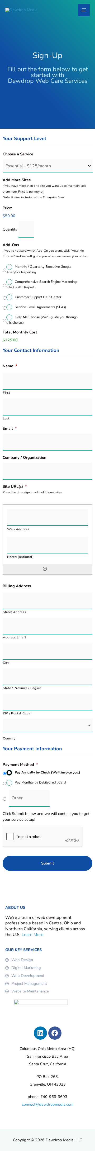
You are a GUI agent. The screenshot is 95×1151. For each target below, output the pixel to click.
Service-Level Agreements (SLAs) (40, 307)
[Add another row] (45, 569)
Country (9, 738)
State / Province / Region (22, 688)
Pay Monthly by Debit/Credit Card (40, 782)
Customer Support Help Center (38, 297)
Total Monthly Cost (20, 332)
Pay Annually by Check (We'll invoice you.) (47, 772)
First (6, 392)
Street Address (14, 612)
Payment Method (20, 764)
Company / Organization (24, 457)
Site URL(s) (15, 486)
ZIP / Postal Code (16, 713)
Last (6, 418)
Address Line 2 (14, 637)
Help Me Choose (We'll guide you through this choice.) (42, 320)
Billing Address (17, 586)
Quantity (10, 229)
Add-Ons (11, 244)
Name (10, 366)
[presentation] (43, 837)
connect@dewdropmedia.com (47, 1104)
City (6, 663)
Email (10, 428)
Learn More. (33, 935)
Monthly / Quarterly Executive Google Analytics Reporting (39, 269)
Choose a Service (18, 154)
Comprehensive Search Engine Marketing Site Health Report (41, 285)
